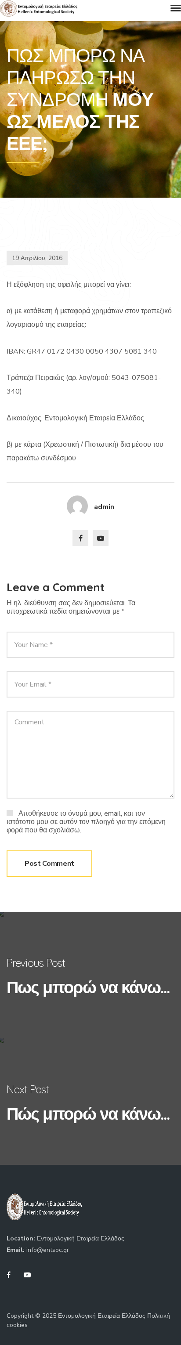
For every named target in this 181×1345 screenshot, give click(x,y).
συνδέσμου (58, 458)
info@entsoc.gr (47, 1250)
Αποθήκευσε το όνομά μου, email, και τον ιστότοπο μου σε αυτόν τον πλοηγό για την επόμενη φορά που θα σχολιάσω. (86, 822)
